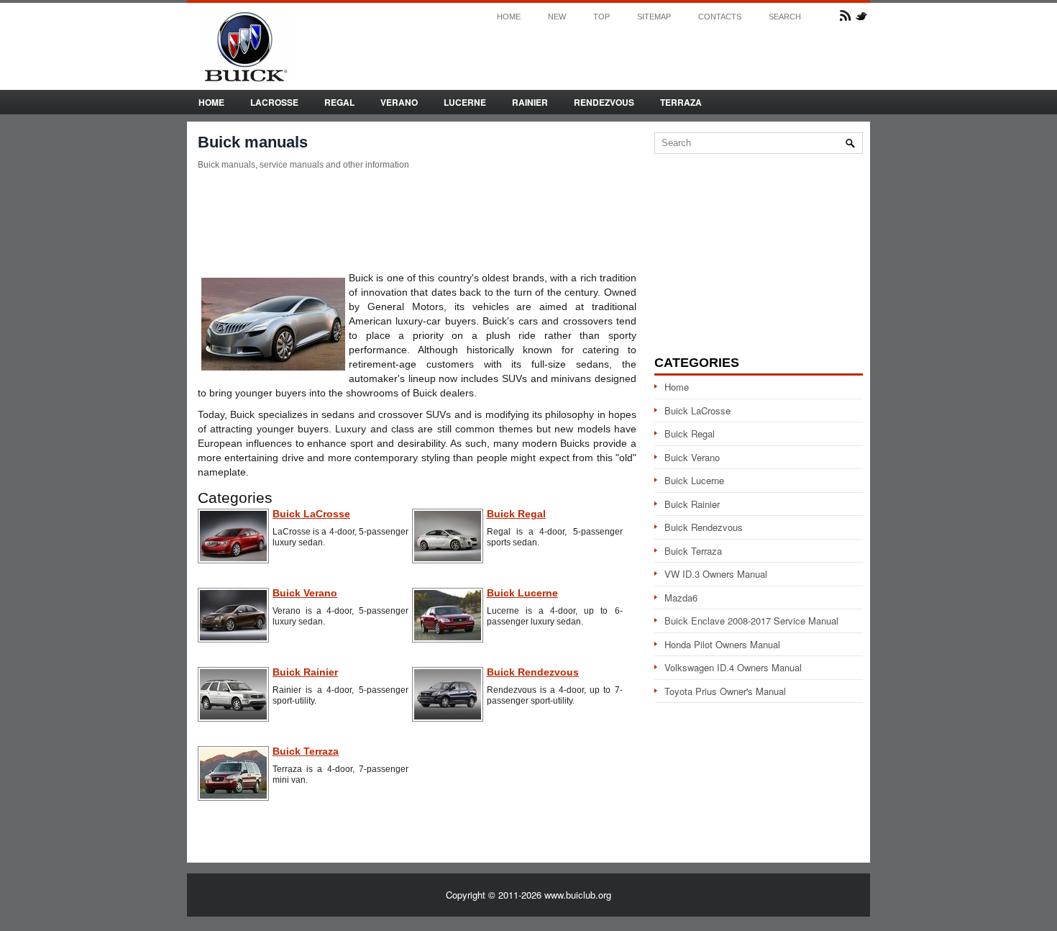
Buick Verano (692, 457)
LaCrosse (274, 102)
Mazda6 (680, 597)
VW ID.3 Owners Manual (715, 574)
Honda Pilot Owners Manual (722, 644)
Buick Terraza (693, 551)
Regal (339, 102)
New (557, 17)
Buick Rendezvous (703, 527)
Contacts (719, 17)
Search (785, 17)
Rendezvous (604, 102)
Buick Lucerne (694, 480)
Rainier (530, 102)
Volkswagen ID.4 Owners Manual (733, 667)
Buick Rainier (692, 504)
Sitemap (654, 17)
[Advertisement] (417, 220)
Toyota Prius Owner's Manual (725, 691)
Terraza (681, 102)
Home (509, 17)
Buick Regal (689, 433)
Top (601, 17)
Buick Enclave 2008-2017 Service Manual (751, 620)
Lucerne (465, 102)
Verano (399, 102)
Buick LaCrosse (697, 410)
